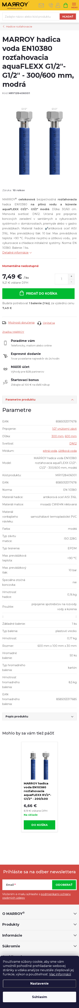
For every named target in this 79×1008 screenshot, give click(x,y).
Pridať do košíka (41, 293)
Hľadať (67, 16)
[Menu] (74, 5)
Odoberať (64, 885)
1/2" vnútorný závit (64, 428)
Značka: (13, 331)
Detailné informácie (15, 252)
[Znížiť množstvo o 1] (71, 281)
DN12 (73, 443)
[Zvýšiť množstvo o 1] (71, 276)
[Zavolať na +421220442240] (51, 5)
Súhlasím (39, 997)
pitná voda (50, 451)
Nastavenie (39, 983)
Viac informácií (60, 974)
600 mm (71, 436)
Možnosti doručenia (21, 322)
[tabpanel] (39, 787)
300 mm (57, 436)
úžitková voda (67, 451)
